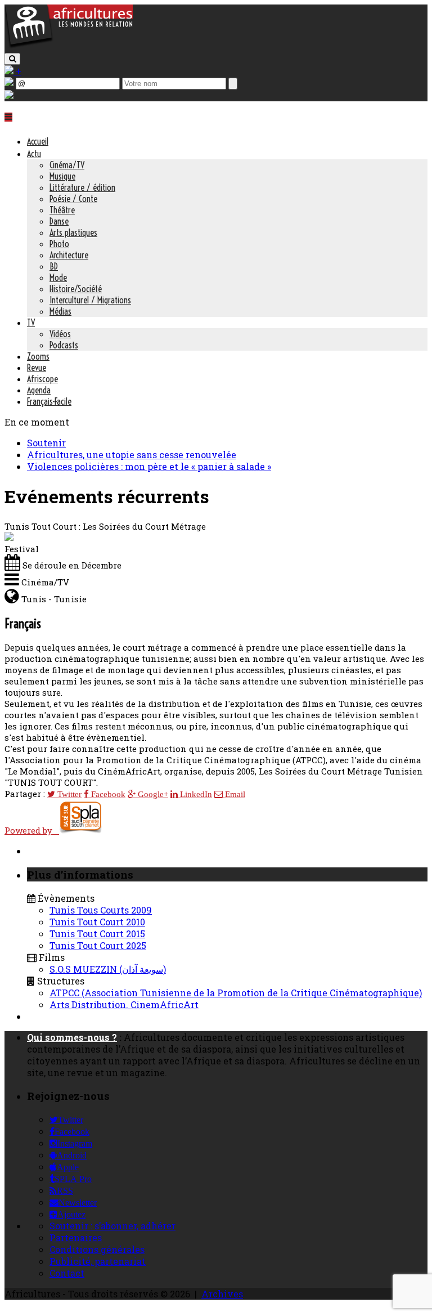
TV (31, 322)
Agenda (39, 390)
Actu (34, 153)
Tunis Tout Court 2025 (98, 945)
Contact (67, 1273)
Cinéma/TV (67, 165)
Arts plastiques (73, 232)
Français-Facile (49, 401)
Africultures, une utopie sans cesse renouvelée (131, 454)
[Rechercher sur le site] (12, 59)
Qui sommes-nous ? (72, 1037)
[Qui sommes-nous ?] (9, 95)
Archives (222, 1294)
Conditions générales (97, 1249)
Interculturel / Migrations (90, 300)
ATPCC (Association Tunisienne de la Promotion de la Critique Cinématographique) (236, 993)
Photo (59, 243)
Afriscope (42, 378)
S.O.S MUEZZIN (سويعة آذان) (108, 969)
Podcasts (64, 345)
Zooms (38, 356)
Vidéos (60, 333)
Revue (36, 367)
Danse (59, 221)
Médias (60, 311)
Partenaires (76, 1237)
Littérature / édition (82, 187)
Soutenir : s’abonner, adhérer (113, 1226)
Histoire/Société (76, 288)
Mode (58, 277)
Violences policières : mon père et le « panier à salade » (149, 466)
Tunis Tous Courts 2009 (101, 910)
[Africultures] (68, 46)
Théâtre (62, 210)
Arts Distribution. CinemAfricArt (124, 1004)
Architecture (69, 255)
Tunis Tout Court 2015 (97, 933)
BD (54, 266)
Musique (62, 176)
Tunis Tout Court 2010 (97, 922)
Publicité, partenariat (98, 1261)
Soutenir (46, 443)
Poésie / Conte (73, 198)
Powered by (31, 830)
